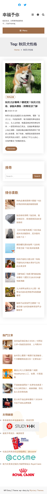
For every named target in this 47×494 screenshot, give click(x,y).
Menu (24, 30)
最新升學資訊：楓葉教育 (13, 433)
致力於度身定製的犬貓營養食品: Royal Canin (22, 464)
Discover (11, 148)
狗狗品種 (10, 97)
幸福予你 (11, 14)
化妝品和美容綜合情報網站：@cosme (19, 451)
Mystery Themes (36, 490)
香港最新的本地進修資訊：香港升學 (18, 420)
